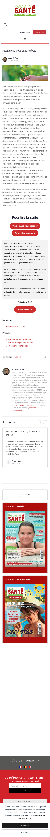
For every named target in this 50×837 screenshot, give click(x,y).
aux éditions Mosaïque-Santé (23, 405)
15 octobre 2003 (18, 463)
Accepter (25, 825)
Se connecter (25, 32)
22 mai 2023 (13, 61)
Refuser (25, 832)
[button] (25, 39)
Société (18, 357)
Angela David (17, 461)
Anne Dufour (13, 58)
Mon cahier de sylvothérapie (18, 339)
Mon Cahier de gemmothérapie (19, 342)
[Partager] (44, 357)
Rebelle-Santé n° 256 (15, 326)
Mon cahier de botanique (17, 346)
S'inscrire (40, 32)
